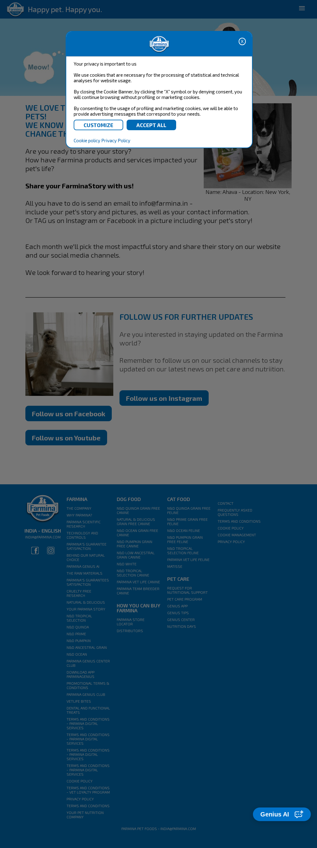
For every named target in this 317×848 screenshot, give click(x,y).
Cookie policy (87, 140)
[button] (282, 814)
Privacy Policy (115, 140)
